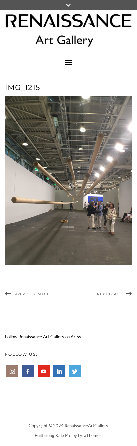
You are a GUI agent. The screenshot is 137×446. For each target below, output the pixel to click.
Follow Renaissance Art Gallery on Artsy (43, 336)
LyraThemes (90, 435)
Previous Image (32, 294)
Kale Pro (63, 435)
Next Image (109, 294)
